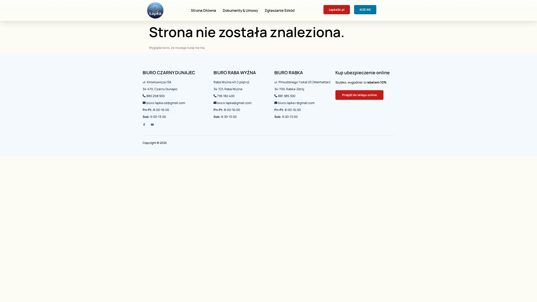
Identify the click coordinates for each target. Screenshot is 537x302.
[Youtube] (152, 124)
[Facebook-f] (144, 124)
